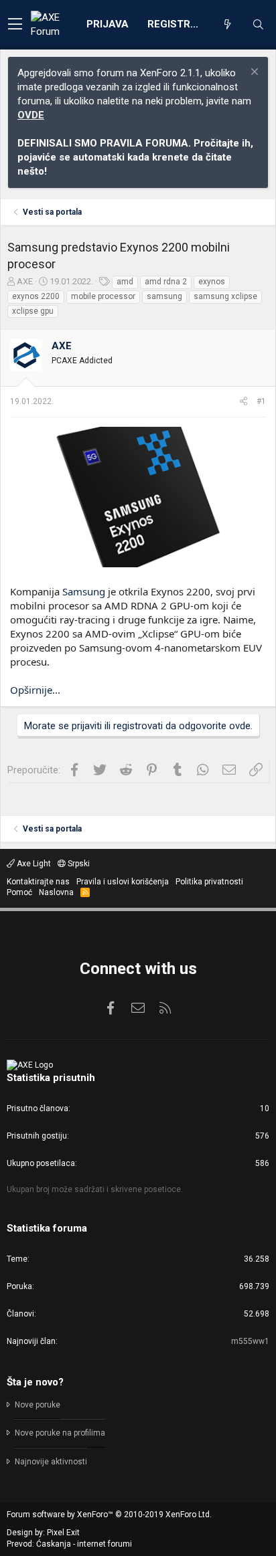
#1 (261, 401)
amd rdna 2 (166, 281)
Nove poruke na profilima (60, 1433)
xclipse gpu (33, 311)
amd (125, 281)
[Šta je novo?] (227, 24)
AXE (25, 281)
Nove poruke (37, 1404)
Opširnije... (35, 689)
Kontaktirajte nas (38, 881)
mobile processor (103, 296)
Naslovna (56, 892)
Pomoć (19, 892)
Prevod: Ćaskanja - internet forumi (69, 1544)
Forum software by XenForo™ (109, 1514)
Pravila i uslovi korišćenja (122, 881)
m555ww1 (250, 1341)
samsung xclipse (225, 296)
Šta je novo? (35, 1382)
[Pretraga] (258, 24)
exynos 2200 (36, 296)
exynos (211, 281)
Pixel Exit (63, 1532)
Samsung (83, 591)
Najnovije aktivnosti (51, 1461)
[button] (15, 25)
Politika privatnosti (209, 881)
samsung (164, 296)
